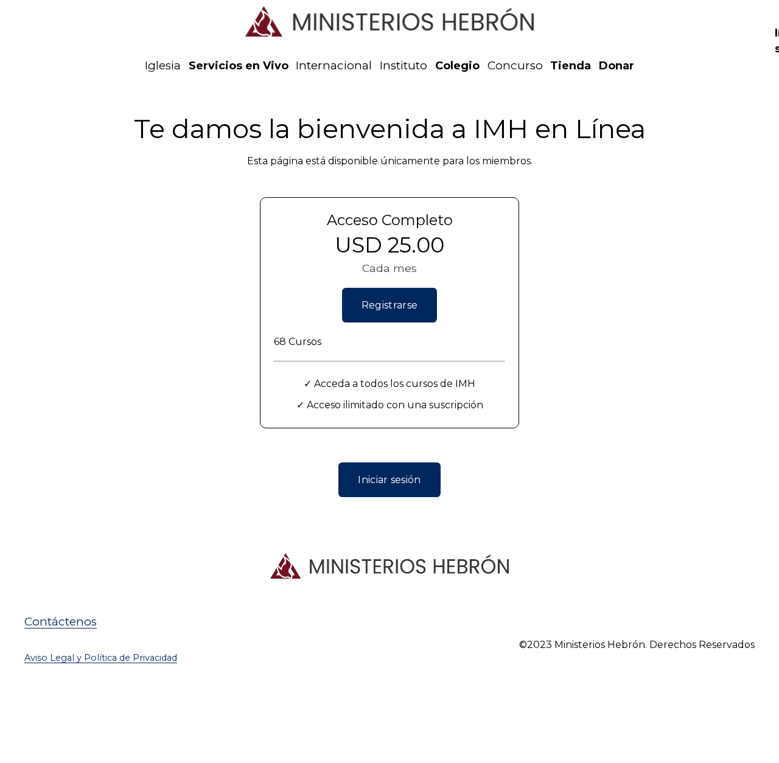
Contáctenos (60, 622)
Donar (616, 65)
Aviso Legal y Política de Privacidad (100, 657)
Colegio (457, 65)
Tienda (570, 65)
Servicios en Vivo (238, 65)
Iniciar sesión (389, 480)
